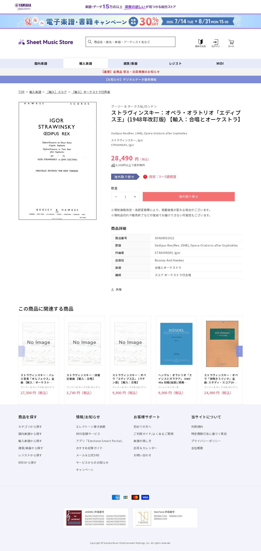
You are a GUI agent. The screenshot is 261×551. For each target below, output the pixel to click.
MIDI (220, 63)
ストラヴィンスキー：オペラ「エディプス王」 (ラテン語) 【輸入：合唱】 (129, 378)
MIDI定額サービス (88, 434)
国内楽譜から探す (30, 434)
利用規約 (197, 426)
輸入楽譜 (85, 63)
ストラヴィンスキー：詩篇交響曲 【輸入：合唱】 (83, 377)
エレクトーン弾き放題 (91, 426)
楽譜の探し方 (143, 441)
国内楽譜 (40, 63)
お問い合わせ (143, 455)
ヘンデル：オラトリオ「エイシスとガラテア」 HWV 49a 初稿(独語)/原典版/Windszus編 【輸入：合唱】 (175, 378)
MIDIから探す (27, 462)
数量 (114, 188)
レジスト (175, 63)
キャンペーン (85, 470)
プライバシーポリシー (206, 441)
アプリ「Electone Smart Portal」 (100, 441)
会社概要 (197, 448)
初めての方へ (143, 426)
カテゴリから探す (30, 426)
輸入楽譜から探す (30, 441)
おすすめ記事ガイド (89, 448)
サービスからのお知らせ (92, 462)
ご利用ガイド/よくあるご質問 (153, 434)
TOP (21, 92)
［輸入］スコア (56, 92)
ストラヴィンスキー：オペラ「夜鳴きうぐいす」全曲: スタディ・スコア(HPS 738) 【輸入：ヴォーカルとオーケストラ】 (221, 378)
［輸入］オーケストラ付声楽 (90, 92)
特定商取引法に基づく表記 (209, 434)
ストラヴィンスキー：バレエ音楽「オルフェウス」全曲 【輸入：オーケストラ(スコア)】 (37, 378)
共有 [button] (119, 289)
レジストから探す (30, 455)
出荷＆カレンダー (145, 448)
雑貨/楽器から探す (30, 448)
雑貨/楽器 (131, 63)
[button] (130, 42)
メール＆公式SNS (88, 455)
